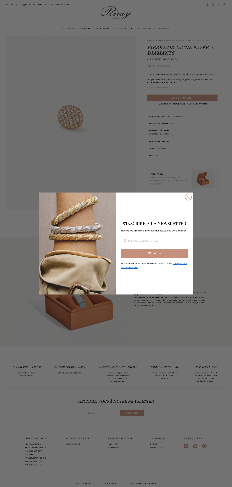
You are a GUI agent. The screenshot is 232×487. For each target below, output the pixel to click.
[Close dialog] (188, 197)
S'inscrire (154, 253)
